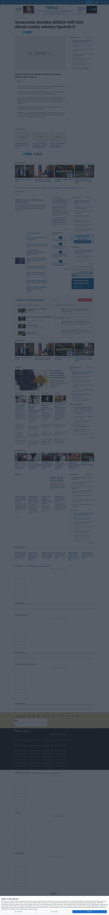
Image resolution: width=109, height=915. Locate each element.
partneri (8, 901)
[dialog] (54, 905)
